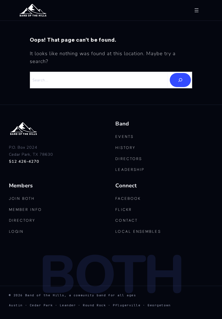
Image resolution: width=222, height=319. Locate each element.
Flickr (123, 209)
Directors (128, 158)
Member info (25, 209)
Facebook (128, 198)
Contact (126, 220)
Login (16, 231)
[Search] (180, 80)
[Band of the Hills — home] (24, 128)
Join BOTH (22, 198)
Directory (22, 220)
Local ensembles (138, 231)
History (125, 147)
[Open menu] (197, 10)
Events (124, 136)
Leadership (130, 169)
